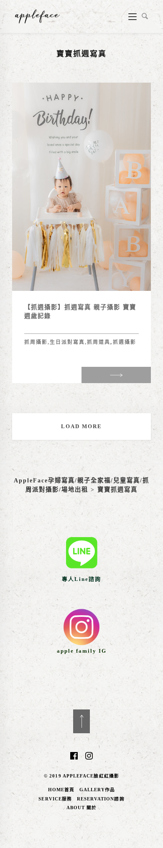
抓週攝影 (124, 342)
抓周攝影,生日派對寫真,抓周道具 (67, 342)
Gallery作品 (97, 789)
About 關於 (81, 807)
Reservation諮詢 (101, 798)
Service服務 (55, 798)
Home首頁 (61, 789)
